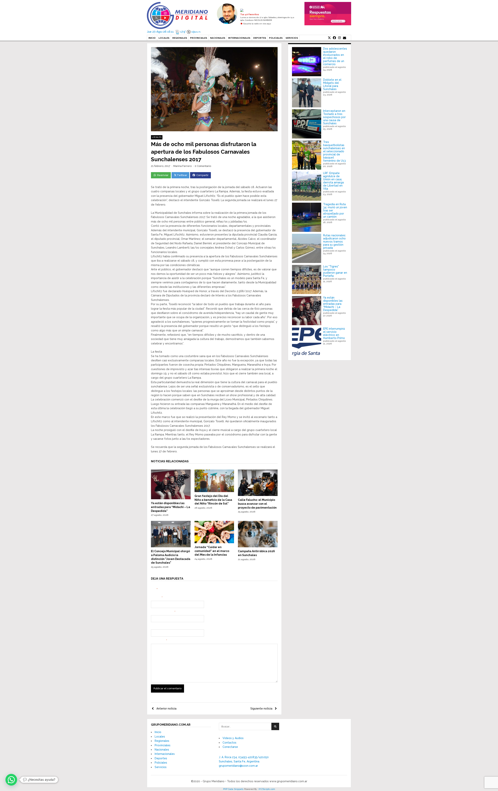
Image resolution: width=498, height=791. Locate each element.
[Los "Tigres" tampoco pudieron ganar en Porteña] (306, 279)
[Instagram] (339, 37)
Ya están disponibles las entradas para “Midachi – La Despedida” (170, 507)
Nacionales (217, 38)
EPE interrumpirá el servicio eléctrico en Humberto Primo (334, 333)
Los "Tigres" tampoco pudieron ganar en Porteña (335, 271)
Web (154, 626)
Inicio (152, 38)
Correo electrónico (163, 612)
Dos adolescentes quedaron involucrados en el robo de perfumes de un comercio (335, 56)
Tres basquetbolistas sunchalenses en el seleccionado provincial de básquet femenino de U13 (334, 151)
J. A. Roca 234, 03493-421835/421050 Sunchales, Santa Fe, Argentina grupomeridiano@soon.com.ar (244, 761)
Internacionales (239, 38)
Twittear (182, 175)
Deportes (259, 38)
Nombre (156, 597)
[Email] (344, 37)
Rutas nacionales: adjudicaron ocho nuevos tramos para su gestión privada (334, 241)
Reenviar (162, 175)
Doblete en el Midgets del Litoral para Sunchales (332, 84)
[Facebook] (334, 37)
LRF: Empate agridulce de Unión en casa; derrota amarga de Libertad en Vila (333, 181)
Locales (164, 38)
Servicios (292, 38)
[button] (11, 780)
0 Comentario (203, 166)
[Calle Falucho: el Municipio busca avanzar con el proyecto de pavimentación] (258, 495)
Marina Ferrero (182, 166)
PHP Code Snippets (233, 789)
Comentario (159, 640)
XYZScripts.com (267, 789)
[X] (329, 37)
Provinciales (198, 38)
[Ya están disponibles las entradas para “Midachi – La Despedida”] (171, 498)
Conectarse (230, 746)
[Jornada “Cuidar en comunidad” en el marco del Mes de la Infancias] (214, 542)
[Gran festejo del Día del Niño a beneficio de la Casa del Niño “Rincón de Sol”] (214, 491)
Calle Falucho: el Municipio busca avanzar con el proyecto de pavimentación (257, 503)
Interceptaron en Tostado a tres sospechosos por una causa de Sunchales (334, 117)
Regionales (179, 38)
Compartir (202, 175)
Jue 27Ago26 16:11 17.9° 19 (174, 31)
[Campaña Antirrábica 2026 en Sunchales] (258, 546)
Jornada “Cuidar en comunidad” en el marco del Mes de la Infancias (212, 551)
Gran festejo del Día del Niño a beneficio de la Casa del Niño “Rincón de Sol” (213, 499)
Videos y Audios (233, 738)
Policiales (276, 38)
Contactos (229, 742)
